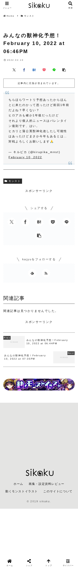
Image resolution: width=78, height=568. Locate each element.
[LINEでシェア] (54, 69)
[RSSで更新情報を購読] (46, 273)
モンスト (15, 181)
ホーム (18, 484)
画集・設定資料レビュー (46, 484)
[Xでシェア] (14, 69)
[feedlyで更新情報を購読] (32, 273)
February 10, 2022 (25, 157)
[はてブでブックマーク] (34, 69)
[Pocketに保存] (44, 69)
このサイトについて (57, 491)
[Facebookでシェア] (24, 69)
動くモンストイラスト (21, 491)
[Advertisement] (39, 432)
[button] (64, 69)
